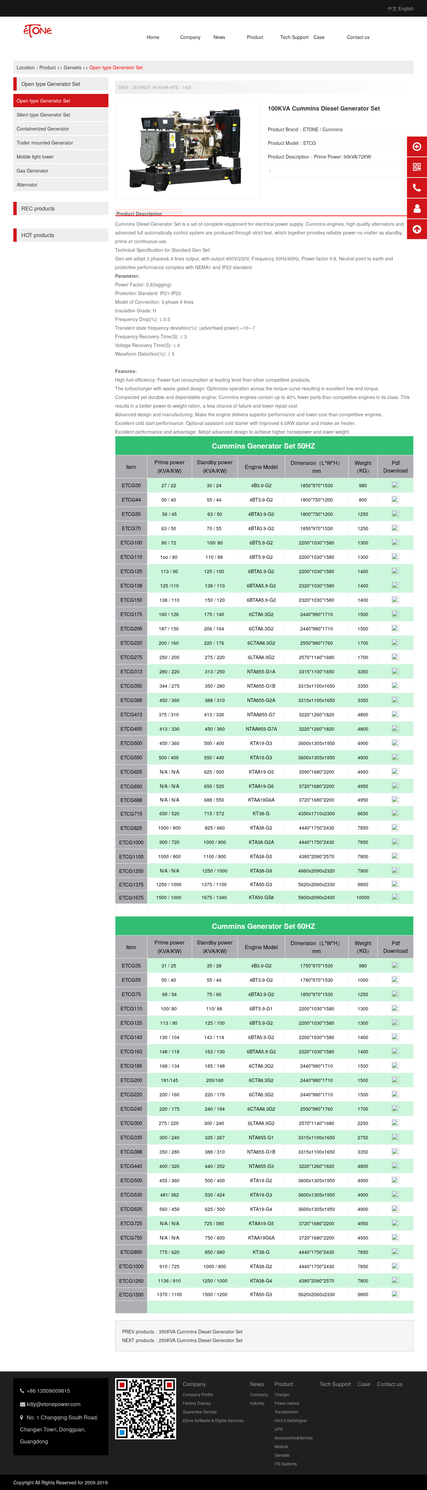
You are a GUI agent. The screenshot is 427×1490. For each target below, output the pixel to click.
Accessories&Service (294, 1437)
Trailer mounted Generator (45, 142)
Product (255, 37)
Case (319, 37)
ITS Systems (286, 1463)
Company (190, 37)
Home (153, 37)
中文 (392, 8)
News (219, 37)
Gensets (72, 67)
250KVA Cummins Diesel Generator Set (201, 1340)
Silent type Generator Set (43, 114)
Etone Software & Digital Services (213, 1420)
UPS (279, 1429)
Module (281, 1446)
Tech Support (294, 37)
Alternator (27, 184)
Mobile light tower (35, 156)
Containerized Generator (43, 128)
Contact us (358, 37)
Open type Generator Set (116, 67)
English (406, 8)
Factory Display (197, 1403)
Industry (257, 1403)
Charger (282, 1394)
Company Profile (198, 1394)
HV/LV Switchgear (291, 1420)
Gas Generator (32, 170)
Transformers (286, 1411)
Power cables (287, 1403)
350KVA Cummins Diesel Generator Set (201, 1331)
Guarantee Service (200, 1411)
